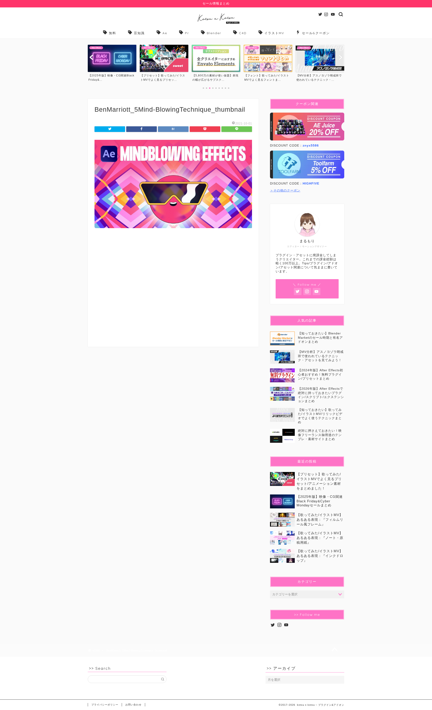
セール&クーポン (316, 33)
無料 (112, 33)
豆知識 (139, 33)
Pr (187, 33)
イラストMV (274, 33)
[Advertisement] (173, 291)
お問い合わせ (133, 704)
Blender (214, 33)
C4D (243, 33)
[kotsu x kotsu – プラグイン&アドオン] (216, 23)
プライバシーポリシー (104, 704)
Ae (164, 33)
